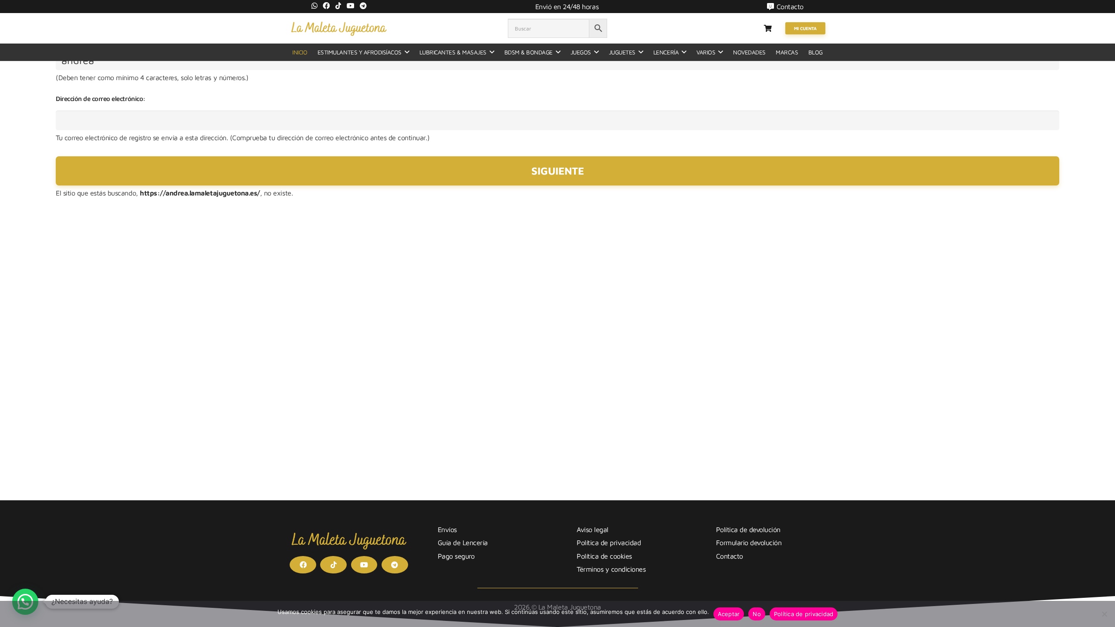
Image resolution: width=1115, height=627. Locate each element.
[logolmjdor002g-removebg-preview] (339, 28)
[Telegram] (363, 5)
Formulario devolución (749, 542)
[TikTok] (338, 5)
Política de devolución (748, 529)
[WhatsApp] (314, 5)
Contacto (729, 556)
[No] (1104, 614)
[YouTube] (351, 5)
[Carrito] (767, 28)
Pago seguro (456, 556)
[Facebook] (326, 5)
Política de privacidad (609, 542)
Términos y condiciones (611, 569)
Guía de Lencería (463, 542)
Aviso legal (592, 529)
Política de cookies (604, 556)
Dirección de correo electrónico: (100, 98)
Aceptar (729, 613)
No (757, 613)
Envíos (447, 529)
